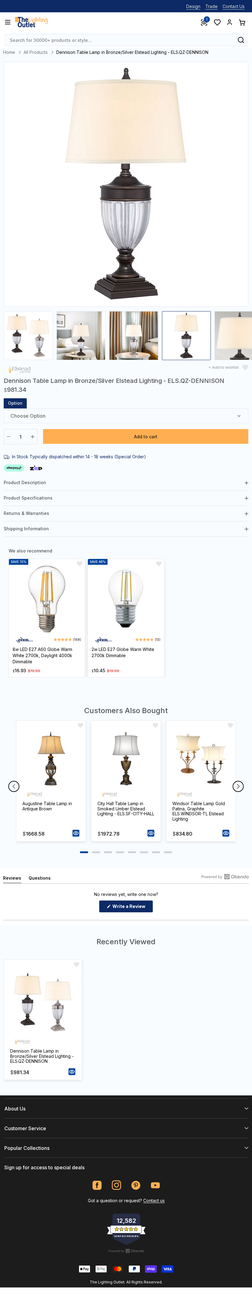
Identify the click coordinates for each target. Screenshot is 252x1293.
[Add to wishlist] (79, 564)
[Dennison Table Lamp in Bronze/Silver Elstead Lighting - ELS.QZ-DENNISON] (43, 1002)
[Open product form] (76, 833)
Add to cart (145, 436)
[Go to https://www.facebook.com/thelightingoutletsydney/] (97, 1185)
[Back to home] (31, 22)
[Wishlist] (217, 22)
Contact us (154, 1200)
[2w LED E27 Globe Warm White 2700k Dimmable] (126, 599)
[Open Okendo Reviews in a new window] (225, 876)
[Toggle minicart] (242, 22)
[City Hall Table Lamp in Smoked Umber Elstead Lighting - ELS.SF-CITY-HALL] (126, 759)
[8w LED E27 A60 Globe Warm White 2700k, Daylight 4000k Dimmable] (47, 599)
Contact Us (233, 6)
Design (193, 6)
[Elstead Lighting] (19, 368)
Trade (211, 6)
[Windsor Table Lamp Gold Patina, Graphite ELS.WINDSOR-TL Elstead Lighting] (201, 759)
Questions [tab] (40, 879)
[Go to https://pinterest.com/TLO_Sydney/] (136, 1185)
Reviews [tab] (12, 879)
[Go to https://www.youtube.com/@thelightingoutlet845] (155, 1185)
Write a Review (132, 908)
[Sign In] (229, 22)
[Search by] (241, 40)
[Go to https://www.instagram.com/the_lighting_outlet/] (116, 1185)
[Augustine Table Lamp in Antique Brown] (51, 759)
